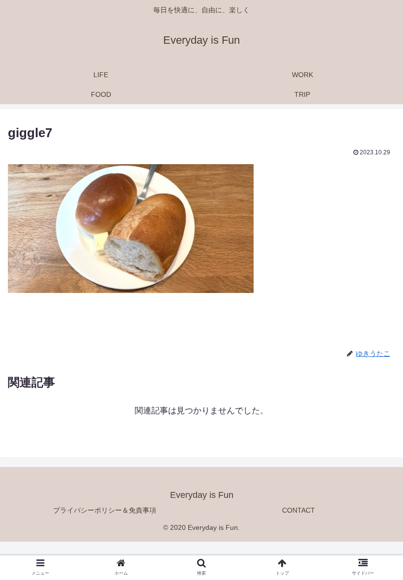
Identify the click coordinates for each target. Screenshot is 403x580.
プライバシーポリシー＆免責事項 (104, 510)
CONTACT (298, 510)
